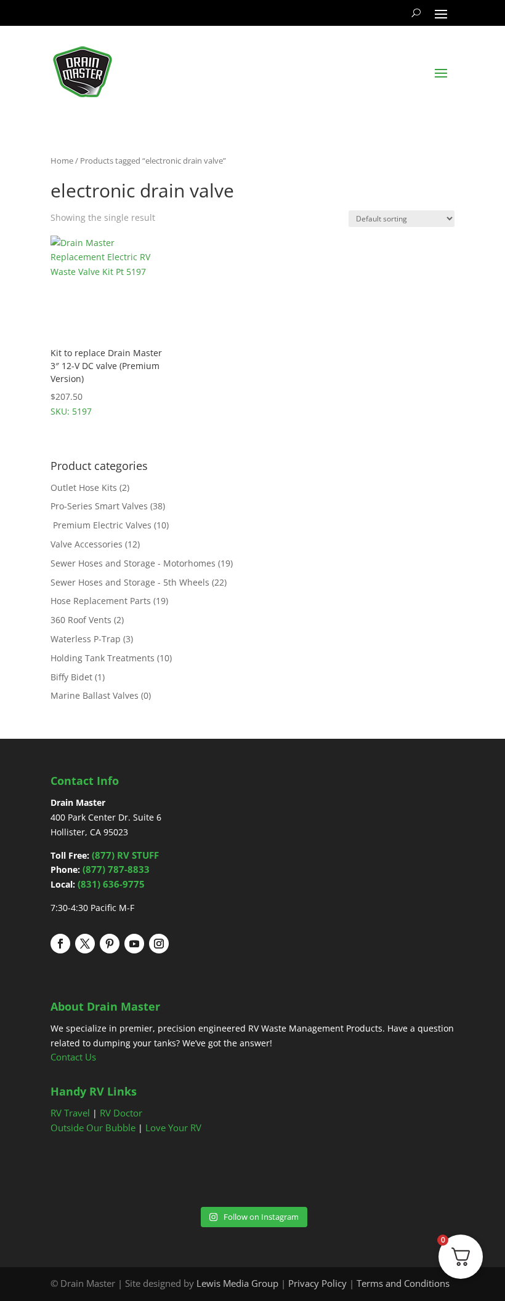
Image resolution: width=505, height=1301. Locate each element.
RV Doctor (121, 1113)
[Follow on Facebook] (60, 943)
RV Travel (70, 1113)
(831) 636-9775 (111, 884)
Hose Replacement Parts (100, 601)
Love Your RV (173, 1127)
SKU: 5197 (106, 382)
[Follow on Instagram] (159, 943)
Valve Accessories (86, 544)
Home (61, 160)
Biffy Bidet (71, 677)
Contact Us (73, 1057)
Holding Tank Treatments (102, 658)
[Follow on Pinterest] (109, 943)
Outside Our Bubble (92, 1127)
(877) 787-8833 (116, 869)
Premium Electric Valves (101, 525)
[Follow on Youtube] (134, 943)
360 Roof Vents (80, 620)
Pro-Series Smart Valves (99, 506)
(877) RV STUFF (125, 855)
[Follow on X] (85, 943)
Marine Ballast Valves (94, 695)
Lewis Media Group (237, 1283)
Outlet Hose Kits (83, 487)
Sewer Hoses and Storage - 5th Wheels (129, 582)
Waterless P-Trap (85, 639)
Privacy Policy (317, 1283)
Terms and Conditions (403, 1283)
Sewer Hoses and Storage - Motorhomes (133, 563)
